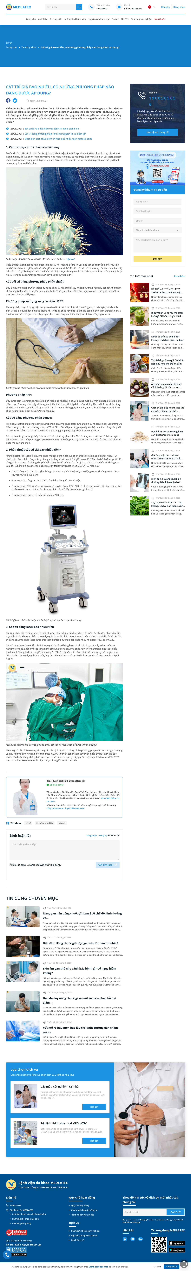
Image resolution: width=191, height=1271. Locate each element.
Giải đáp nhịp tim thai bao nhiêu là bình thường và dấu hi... (166, 458)
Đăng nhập (179, 7)
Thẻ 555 (124, 19)
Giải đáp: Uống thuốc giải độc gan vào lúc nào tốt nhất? (80, 943)
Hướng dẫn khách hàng (75, 19)
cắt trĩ (28, 823)
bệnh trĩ (71, 259)
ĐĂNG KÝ (176, 1212)
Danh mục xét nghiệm (141, 19)
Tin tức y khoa (28, 47)
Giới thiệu (43, 19)
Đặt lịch (94, 1106)
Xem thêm (179, 276)
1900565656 (15, 1205)
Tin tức (115, 19)
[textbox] (157, 230)
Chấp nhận (171, 1266)
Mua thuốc (160, 19)
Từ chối (157, 1266)
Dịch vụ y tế (55, 19)
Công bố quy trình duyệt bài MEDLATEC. (66, 808)
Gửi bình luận (105, 864)
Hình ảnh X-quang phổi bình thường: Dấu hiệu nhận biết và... (166, 482)
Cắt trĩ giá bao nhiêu (44, 823)
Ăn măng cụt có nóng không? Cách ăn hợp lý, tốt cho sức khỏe (166, 387)
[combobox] (157, 230)
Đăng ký (165, 7)
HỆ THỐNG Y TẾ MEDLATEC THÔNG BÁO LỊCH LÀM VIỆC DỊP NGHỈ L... (166, 292)
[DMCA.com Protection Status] (16, 1251)
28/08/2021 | (44, 128)
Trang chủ (11, 47)
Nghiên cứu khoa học (99, 19)
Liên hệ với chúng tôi (157, 132)
